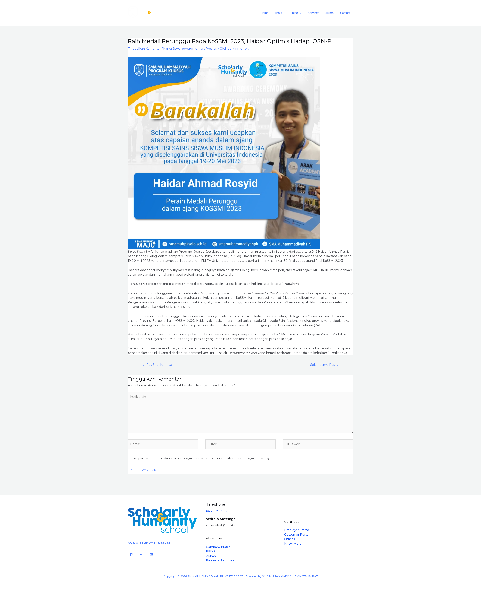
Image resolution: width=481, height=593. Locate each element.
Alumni (329, 13)
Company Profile (218, 547)
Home (264, 13)
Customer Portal (296, 534)
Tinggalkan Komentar (144, 48)
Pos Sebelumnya (157, 364)
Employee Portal (297, 530)
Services (313, 13)
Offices (289, 539)
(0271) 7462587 (216, 511)
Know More (293, 543)
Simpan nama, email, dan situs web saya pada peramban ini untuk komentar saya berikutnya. (202, 458)
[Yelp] (141, 554)
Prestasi (211, 48)
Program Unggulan (220, 560)
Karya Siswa (172, 48)
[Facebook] (131, 554)
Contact (345, 13)
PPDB (210, 551)
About (278, 13)
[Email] (151, 554)
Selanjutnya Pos (324, 364)
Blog (295, 13)
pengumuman (193, 48)
